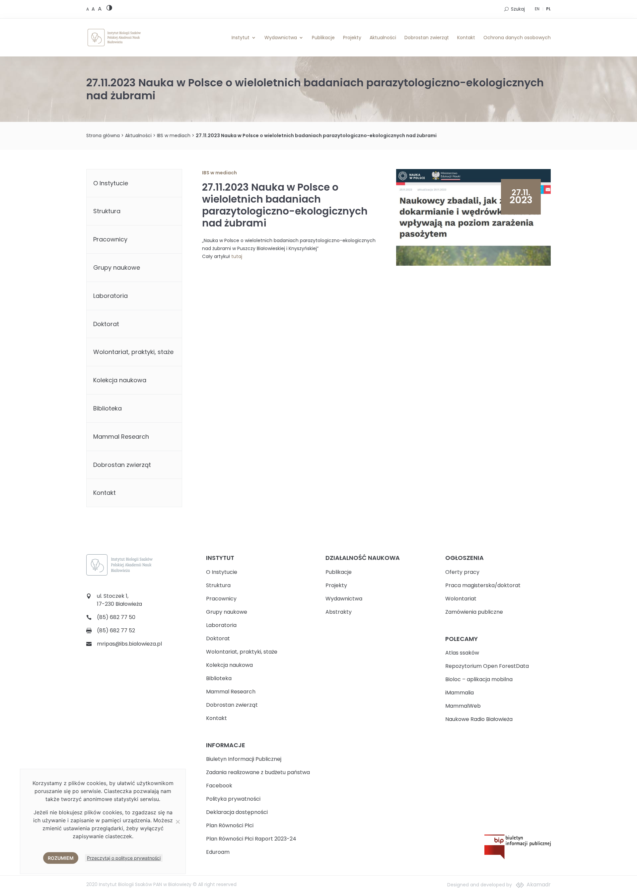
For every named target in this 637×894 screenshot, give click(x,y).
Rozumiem (61, 858)
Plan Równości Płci (229, 825)
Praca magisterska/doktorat (483, 585)
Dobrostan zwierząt (426, 37)
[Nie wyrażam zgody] (177, 821)
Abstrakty (338, 612)
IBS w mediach (173, 135)
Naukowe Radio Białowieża (479, 719)
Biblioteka (107, 408)
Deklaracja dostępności (237, 812)
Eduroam (218, 852)
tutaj (236, 256)
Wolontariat (460, 598)
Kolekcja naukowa (119, 380)
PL (548, 9)
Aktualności (383, 37)
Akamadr (539, 884)
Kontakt (466, 37)
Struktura (106, 211)
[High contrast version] (109, 9)
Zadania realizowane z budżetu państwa (258, 772)
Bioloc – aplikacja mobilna (479, 679)
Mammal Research (121, 436)
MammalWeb (463, 706)
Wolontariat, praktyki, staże (133, 352)
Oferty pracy (462, 572)
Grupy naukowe (116, 267)
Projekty (352, 37)
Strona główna (103, 135)
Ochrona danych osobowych (517, 37)
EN (537, 9)
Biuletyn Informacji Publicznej (243, 759)
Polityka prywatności (233, 799)
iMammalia (459, 692)
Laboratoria (110, 296)
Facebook (219, 785)
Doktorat (106, 324)
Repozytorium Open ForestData (487, 666)
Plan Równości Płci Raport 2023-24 (251, 839)
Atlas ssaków (462, 653)
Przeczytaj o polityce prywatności (124, 858)
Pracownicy (110, 239)
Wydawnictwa (280, 37)
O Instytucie (110, 183)
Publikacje (323, 37)
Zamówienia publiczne (474, 612)
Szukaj (518, 9)
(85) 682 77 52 (116, 630)
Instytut (240, 37)
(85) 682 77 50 (116, 617)
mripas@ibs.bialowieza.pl (129, 644)
